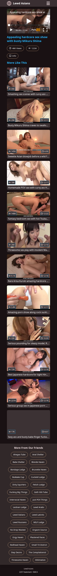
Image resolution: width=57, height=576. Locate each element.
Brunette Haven (39, 469)
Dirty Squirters (19, 484)
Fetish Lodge (39, 484)
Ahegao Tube (19, 454)
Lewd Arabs (38, 507)
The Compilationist (37, 552)
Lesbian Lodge (19, 507)
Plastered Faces (37, 537)
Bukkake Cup (18, 477)
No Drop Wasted (17, 529)
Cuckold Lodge (38, 477)
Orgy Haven (17, 537)
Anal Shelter (38, 454)
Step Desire (16, 552)
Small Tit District (39, 545)
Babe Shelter (19, 462)
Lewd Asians (21, 3)
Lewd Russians (20, 522)
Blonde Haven (38, 462)
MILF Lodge (38, 522)
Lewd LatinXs (38, 514)
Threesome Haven (19, 560)
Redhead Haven (17, 545)
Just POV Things (40, 499)
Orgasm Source (39, 529)
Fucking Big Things (18, 492)
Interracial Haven (18, 499)
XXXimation (40, 560)
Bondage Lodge (18, 469)
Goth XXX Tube (41, 492)
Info (14, 56)
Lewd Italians (19, 514)
